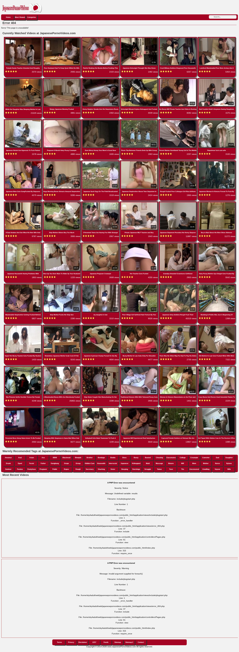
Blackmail (66, 458)
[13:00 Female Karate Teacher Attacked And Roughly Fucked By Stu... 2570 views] (23, 38)
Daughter (229, 458)
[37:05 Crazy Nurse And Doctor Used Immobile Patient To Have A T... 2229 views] (217, 367)
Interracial (113, 463)
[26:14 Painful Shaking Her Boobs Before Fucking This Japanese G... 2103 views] (100, 38)
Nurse (217, 463)
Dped (20, 463)
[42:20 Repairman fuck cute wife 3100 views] (217, 121)
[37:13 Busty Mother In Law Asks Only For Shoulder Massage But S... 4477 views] (139, 326)
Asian (31, 458)
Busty (136, 458)
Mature (171, 463)
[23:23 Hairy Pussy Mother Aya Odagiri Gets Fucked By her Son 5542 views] (217, 244)
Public (54, 469)
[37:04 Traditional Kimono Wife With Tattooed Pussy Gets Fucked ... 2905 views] (139, 367)
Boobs (112, 458)
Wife (229, 469)
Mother (206, 463)
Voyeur (217, 469)
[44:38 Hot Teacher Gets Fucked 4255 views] (139, 244)
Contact (141, 642)
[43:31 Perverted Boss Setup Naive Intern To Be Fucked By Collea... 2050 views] (23, 408)
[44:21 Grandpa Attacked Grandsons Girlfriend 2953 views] (178, 244)
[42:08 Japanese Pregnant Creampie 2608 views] (100, 244)
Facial (31, 463)
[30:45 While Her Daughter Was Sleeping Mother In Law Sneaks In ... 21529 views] (23, 79)
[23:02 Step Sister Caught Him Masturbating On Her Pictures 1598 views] (100, 367)
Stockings (136, 469)
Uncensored (194, 469)
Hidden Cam (89, 463)
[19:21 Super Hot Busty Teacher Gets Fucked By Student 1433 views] (23, 326)
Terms (59, 642)
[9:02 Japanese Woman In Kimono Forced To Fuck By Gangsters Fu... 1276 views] (217, 162)
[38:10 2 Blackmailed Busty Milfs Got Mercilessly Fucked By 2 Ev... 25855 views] (62, 367)
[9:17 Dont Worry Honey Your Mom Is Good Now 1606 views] (100, 121)
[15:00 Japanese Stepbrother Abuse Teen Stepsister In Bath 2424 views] (139, 162)
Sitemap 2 (129, 642)
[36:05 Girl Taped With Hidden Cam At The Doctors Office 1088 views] (217, 408)
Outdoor (8, 469)
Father (43, 463)
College (183, 458)
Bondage (101, 458)
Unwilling (205, 469)
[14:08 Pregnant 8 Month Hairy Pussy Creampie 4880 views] (62, 121)
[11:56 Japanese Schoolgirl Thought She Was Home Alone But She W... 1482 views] (139, 38)
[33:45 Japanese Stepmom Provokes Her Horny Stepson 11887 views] (178, 203)
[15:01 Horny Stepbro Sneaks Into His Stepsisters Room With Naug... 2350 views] (100, 79)
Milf (182, 463)
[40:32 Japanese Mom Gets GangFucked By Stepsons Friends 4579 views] (23, 162)
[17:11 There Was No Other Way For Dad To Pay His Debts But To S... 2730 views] (178, 326)
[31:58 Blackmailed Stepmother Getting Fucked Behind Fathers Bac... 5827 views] (23, 285)
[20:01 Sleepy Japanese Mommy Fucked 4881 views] (62, 79)
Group (78, 463)
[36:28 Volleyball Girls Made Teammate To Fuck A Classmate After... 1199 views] (100, 408)
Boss (124, 458)
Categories (31, 17)
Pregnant (43, 469)
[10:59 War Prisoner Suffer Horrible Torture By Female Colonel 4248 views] (23, 367)
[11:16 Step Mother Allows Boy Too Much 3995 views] (62, 203)
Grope (66, 463)
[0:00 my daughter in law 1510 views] (100, 285)
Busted (148, 458)
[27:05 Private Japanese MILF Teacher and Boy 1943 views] (139, 203)
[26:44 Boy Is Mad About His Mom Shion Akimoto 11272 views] (217, 203)
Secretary (90, 469)
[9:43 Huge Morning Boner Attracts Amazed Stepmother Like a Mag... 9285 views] (62, 162)
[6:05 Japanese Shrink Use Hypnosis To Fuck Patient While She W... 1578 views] (23, 121)
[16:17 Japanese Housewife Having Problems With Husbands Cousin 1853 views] (23, 244)
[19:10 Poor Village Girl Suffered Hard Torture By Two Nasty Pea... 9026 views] (139, 285)
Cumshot (205, 458)
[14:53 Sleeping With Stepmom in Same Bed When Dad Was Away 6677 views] (62, 408)
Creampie (194, 458)
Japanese (124, 463)
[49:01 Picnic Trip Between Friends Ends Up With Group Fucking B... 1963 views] (139, 121)
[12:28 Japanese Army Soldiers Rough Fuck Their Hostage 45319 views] (178, 285)
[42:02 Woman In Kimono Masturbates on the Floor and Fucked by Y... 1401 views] (178, 367)
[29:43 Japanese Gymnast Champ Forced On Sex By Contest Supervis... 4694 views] (100, 326)
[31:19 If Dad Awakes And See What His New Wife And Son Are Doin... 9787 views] (23, 203)
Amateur (8, 458)
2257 (94, 642)
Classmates (171, 458)
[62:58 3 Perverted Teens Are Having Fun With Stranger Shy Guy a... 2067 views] (100, 203)
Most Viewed (20, 17)
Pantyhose (31, 469)
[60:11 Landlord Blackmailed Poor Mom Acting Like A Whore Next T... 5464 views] (217, 38)
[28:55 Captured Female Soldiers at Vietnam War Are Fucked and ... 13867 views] (178, 408)
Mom (194, 463)
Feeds (106, 642)
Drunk (8, 463)
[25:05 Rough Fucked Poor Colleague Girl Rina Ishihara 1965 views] (178, 162)
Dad (217, 458)
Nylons (229, 463)
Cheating (159, 458)
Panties (20, 469)
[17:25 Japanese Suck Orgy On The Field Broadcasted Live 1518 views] (100, 162)
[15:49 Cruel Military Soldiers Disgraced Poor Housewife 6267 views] (178, 38)
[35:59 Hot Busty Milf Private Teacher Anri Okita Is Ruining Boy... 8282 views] (178, 79)
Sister (113, 469)
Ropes (66, 469)
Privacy (71, 642)
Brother (90, 458)
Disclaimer (82, 642)
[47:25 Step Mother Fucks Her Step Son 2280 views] (62, 285)
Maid (148, 463)
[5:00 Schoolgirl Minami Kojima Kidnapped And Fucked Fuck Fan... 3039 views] (139, 79)
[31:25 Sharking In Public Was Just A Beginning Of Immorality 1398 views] (217, 285)
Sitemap (117, 642)
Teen (171, 469)
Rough (78, 469)
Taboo (159, 469)
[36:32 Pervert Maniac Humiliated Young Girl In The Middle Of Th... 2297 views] (178, 121)
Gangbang (55, 463)
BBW (55, 458)
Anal (20, 458)
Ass (43, 458)
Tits (182, 469)
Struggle (147, 469)
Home (8, 17)
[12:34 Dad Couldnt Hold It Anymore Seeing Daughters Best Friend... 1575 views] (217, 79)
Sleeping (124, 469)
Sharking (101, 469)
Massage (159, 463)
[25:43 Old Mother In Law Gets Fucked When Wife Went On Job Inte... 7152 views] (217, 326)
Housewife (101, 463)
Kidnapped (136, 463)
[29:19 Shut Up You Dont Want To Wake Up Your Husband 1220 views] (62, 244)
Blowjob (78, 458)
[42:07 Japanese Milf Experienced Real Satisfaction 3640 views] (139, 408)
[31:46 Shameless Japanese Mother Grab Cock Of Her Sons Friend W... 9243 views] (62, 326)
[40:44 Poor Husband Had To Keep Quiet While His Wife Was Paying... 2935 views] (62, 38)
